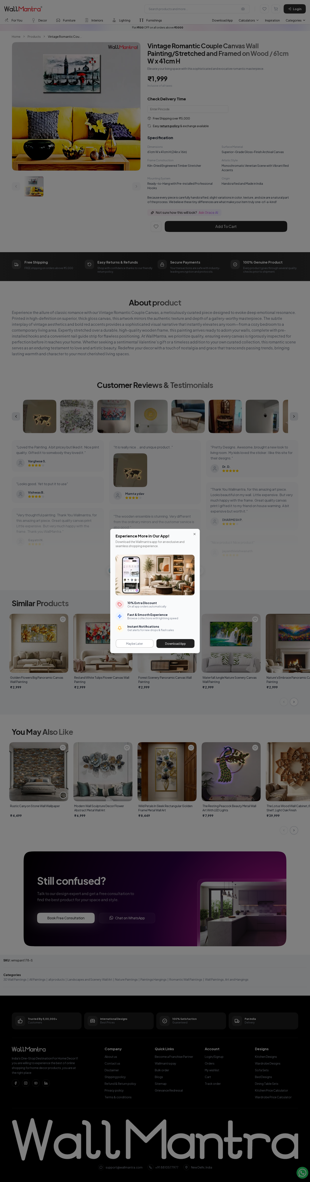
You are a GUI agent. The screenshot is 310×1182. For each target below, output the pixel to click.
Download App (175, 643)
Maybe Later (134, 643)
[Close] (194, 534)
